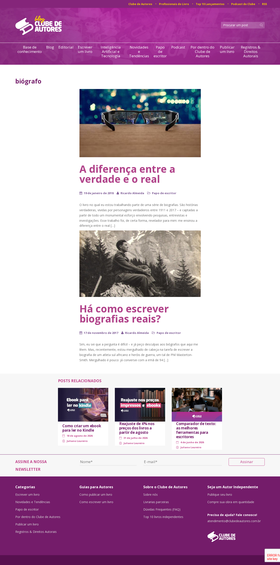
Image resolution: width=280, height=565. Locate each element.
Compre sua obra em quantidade (230, 502)
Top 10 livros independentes (163, 516)
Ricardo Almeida (132, 193)
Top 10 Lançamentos (210, 4)
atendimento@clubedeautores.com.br (234, 521)
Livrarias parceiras (156, 502)
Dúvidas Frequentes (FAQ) (161, 509)
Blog (50, 47)
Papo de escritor (160, 51)
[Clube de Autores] (236, 534)
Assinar (246, 461)
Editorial (66, 47)
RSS (264, 4)
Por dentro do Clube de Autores (202, 51)
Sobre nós (150, 494)
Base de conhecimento (30, 49)
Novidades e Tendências (139, 51)
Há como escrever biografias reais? (124, 313)
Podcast (178, 47)
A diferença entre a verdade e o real (127, 174)
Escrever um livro (85, 49)
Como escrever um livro (96, 502)
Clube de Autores (140, 4)
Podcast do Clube (243, 4)
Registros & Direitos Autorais (250, 51)
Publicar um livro (227, 49)
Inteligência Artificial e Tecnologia (111, 51)
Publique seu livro (219, 494)
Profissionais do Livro (174, 4)
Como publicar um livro (95, 494)
